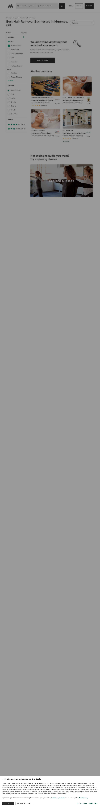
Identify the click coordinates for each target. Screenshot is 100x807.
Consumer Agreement (57, 798)
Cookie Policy (93, 803)
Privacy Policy (83, 798)
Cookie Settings (24, 803)
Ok (8, 803)
